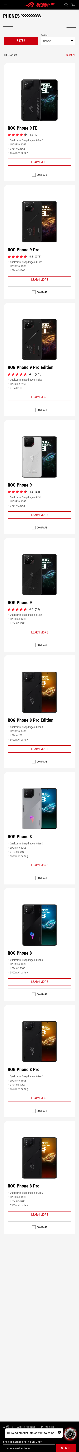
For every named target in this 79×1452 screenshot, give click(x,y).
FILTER (21, 40)
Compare (42, 174)
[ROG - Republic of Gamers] (39, 5)
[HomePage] (6, 1427)
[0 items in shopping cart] (73, 5)
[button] (5, 4)
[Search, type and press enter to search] (66, 5)
